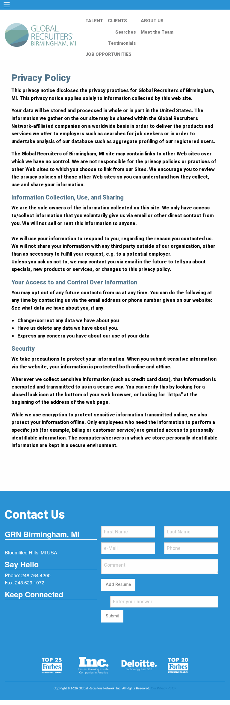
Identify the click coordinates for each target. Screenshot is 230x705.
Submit (112, 616)
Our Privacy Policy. (163, 688)
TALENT (94, 20)
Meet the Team (157, 32)
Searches (125, 32)
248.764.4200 (36, 575)
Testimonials (122, 43)
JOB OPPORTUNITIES (108, 54)
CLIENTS (117, 20)
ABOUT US (152, 20)
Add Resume (118, 584)
